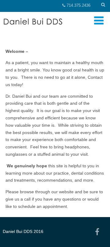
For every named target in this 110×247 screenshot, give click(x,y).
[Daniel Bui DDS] (41, 29)
